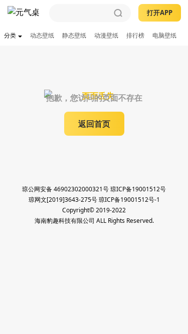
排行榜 (135, 35)
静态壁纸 (74, 35)
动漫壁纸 (106, 35)
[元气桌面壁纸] (25, 13)
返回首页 (94, 123)
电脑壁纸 (164, 35)
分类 (10, 35)
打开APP (159, 12)
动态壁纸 (42, 35)
